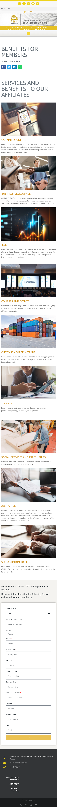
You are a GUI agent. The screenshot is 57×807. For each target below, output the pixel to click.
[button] (29, 33)
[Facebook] (19, 3)
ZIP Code (9, 660)
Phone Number (11, 671)
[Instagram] (28, 3)
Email (8, 725)
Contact (14, 784)
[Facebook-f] (26, 805)
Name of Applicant (13, 693)
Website (9, 630)
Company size (11, 608)
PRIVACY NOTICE (15, 789)
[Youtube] (33, 3)
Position (9, 704)
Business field (11, 682)
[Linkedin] (37, 3)
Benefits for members (12, 778)
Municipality (10, 650)
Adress (8, 639)
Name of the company (14, 619)
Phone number (11, 714)
